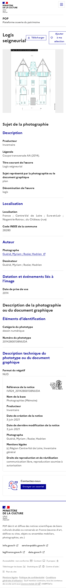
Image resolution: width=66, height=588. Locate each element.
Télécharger (37, 37)
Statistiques (32, 566)
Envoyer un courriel (33, 486)
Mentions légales (10, 577)
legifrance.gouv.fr (12, 552)
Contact (37, 560)
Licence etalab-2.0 (29, 583)
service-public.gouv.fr (33, 545)
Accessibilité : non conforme (16, 560)
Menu (61, 4)
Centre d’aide (52, 566)
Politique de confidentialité (31, 577)
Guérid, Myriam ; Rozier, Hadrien (22, 254)
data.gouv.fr (35, 552)
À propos (50, 560)
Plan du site (11, 571)
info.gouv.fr (9, 545)
